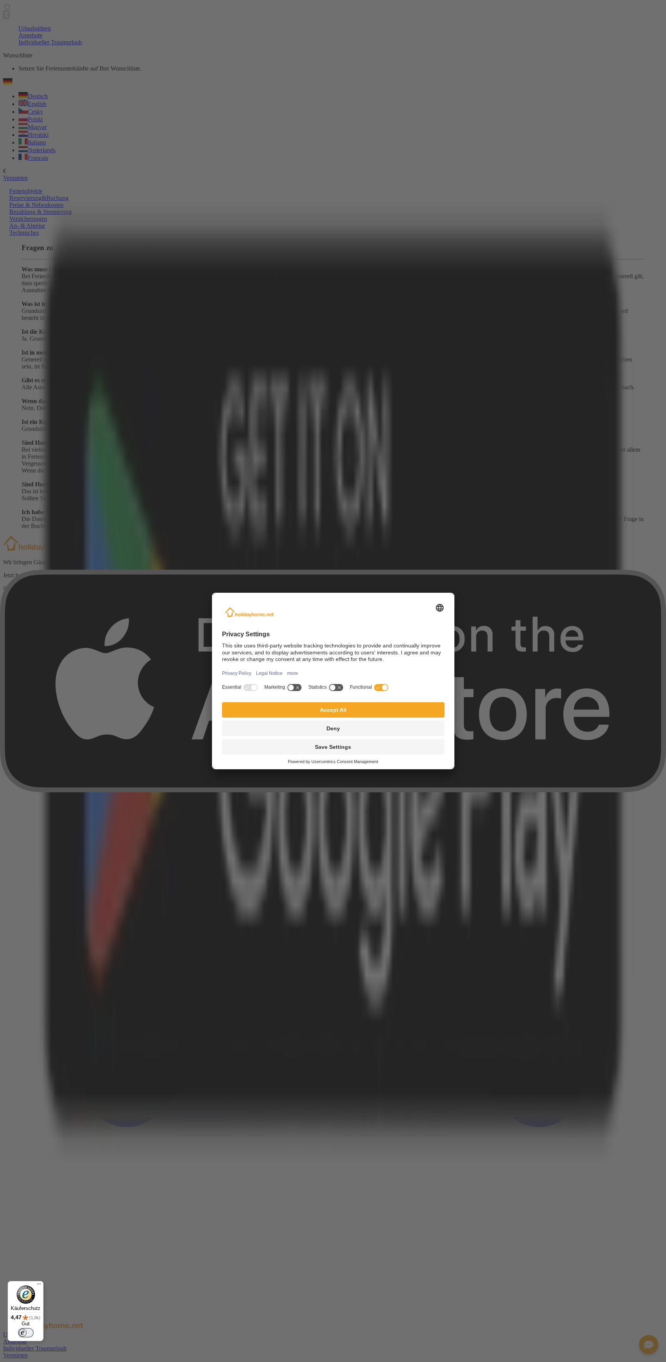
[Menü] (39, 1285)
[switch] (26, 1332)
